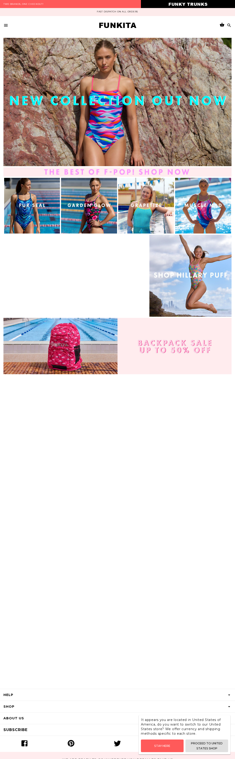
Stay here (162, 746)
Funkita (118, 25)
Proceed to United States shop (207, 746)
